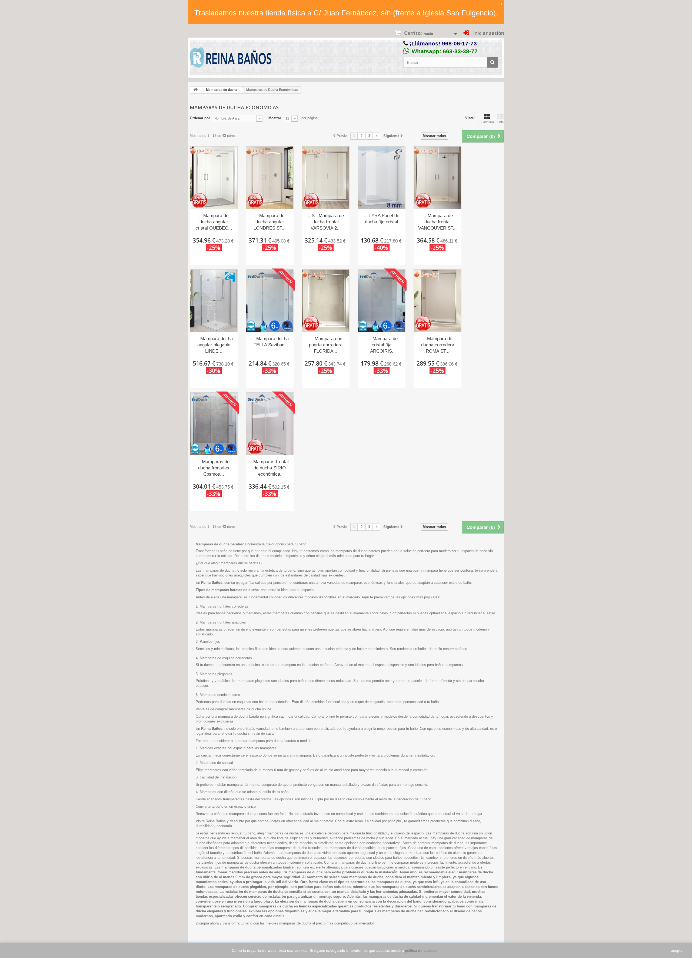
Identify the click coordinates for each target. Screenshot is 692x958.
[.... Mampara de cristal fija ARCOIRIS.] (381, 301)
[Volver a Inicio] (195, 90)
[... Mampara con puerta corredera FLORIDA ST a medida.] (325, 301)
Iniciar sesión (488, 33)
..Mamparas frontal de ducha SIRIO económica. (270, 468)
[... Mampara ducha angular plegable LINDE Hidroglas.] (213, 301)
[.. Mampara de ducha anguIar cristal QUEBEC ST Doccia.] (213, 178)
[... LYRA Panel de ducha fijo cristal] (381, 178)
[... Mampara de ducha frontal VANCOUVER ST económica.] (437, 178)
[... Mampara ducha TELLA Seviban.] (269, 301)
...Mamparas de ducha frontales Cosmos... (213, 468)
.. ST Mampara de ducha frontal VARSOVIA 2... (326, 222)
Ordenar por (200, 118)
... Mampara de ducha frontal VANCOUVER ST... (437, 222)
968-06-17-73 (459, 43)
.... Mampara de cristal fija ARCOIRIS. (382, 345)
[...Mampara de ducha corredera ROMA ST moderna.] (437, 301)
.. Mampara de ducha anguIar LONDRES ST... (270, 222)
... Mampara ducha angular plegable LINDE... (214, 345)
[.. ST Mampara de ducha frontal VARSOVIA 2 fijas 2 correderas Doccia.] (325, 178)
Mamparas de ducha (221, 90)
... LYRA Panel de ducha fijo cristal (381, 218)
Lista (500, 122)
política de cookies (421, 950)
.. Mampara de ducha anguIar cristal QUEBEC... (213, 222)
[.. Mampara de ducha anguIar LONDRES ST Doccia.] (269, 178)
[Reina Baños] (230, 59)
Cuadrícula (487, 122)
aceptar (677, 950)
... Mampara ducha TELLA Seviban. (270, 341)
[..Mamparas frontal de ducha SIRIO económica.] (269, 424)
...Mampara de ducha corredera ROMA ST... (437, 345)
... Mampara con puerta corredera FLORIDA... (325, 345)
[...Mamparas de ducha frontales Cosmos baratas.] (213, 424)
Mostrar (274, 118)
